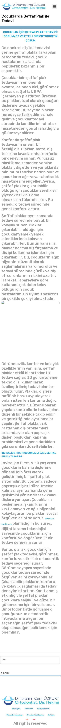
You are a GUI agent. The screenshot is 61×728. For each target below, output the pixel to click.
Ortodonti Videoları (35, 715)
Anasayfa (16, 709)
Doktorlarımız (43, 709)
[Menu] (54, 6)
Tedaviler (29, 709)
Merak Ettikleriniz (14, 715)
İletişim (51, 715)
